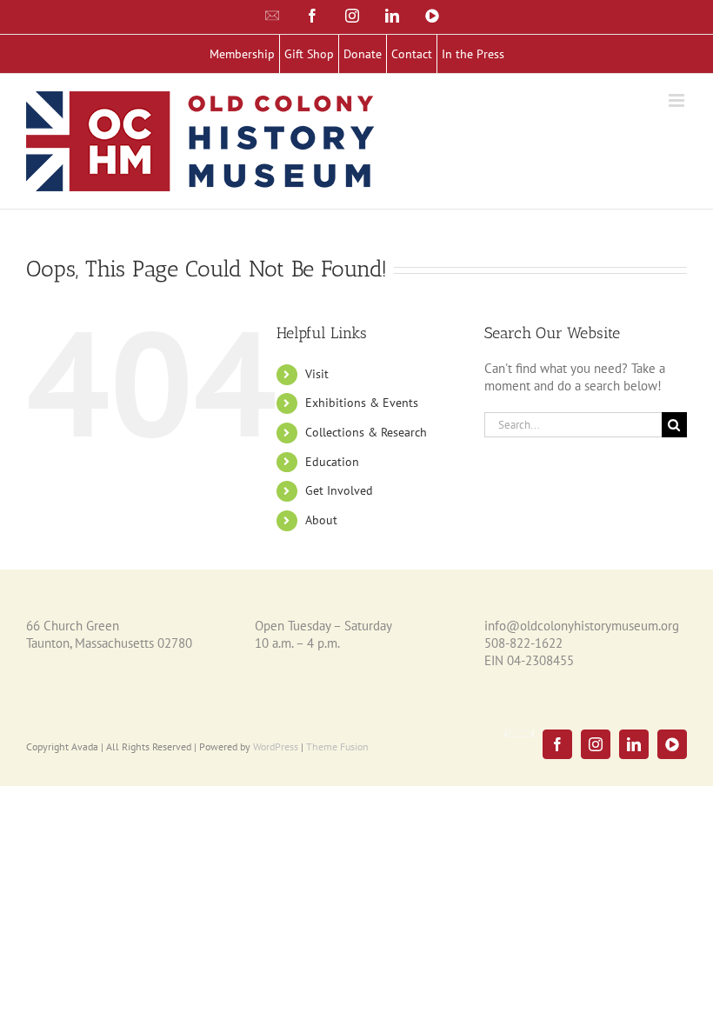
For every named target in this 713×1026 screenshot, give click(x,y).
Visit (317, 374)
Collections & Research (366, 432)
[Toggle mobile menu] (678, 100)
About (321, 520)
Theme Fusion (337, 746)
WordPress (275, 746)
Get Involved (339, 490)
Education (332, 462)
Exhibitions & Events (361, 402)
